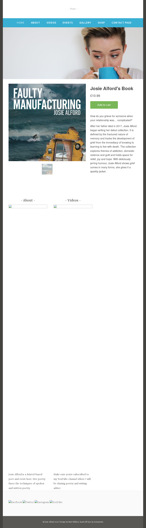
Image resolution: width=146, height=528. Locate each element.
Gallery (85, 22)
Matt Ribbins (73, 522)
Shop (101, 22)
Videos (51, 22)
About (35, 22)
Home (20, 22)
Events (68, 22)
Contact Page (122, 22)
